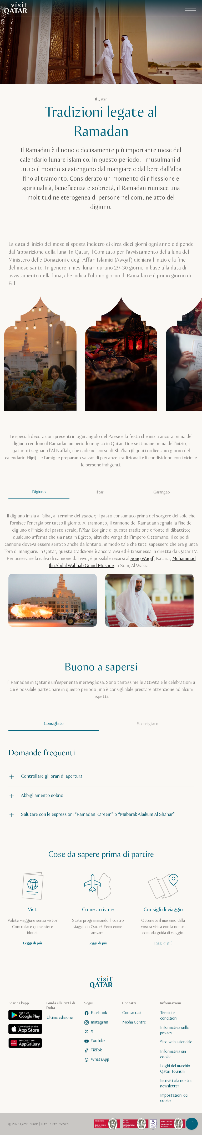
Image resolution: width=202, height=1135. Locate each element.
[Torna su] (192, 1124)
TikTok (96, 1050)
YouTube (98, 1041)
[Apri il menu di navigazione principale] (190, 8)
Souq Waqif (141, 559)
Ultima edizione (60, 1018)
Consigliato (54, 723)
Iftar (99, 492)
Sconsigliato (147, 724)
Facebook (99, 1013)
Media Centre (134, 1022)
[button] (101, 776)
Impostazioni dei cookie (174, 1098)
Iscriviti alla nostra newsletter (175, 1083)
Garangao (161, 492)
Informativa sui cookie (173, 1054)
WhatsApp (100, 1059)
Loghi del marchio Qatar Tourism (175, 1069)
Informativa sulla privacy (174, 1030)
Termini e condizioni (168, 1015)
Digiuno (39, 492)
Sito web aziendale (176, 1042)
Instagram (99, 1022)
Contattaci (131, 1013)
